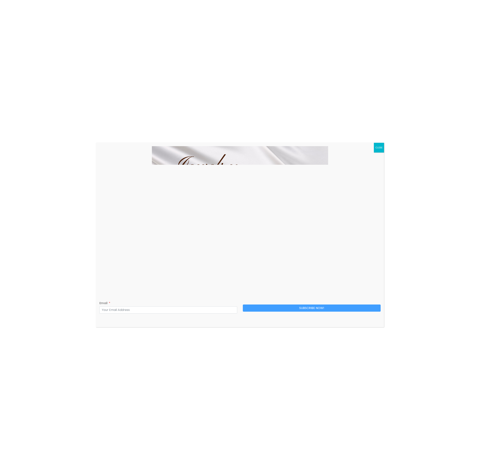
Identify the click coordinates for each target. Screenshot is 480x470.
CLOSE (378, 147)
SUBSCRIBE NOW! (311, 308)
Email (103, 303)
